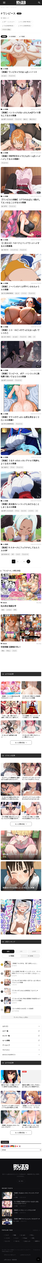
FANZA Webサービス (7, 1251)
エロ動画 (5, 544)
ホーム (2, 7)
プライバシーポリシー (10, 1255)
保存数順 (13, 36)
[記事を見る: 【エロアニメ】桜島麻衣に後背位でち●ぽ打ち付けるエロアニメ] (11, 769)
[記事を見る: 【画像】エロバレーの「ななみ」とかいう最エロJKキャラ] (31, 1117)
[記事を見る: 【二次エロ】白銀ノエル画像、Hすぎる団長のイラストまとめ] (31, 808)
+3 (36, 511)
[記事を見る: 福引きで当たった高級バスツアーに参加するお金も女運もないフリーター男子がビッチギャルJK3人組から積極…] (11, 1076)
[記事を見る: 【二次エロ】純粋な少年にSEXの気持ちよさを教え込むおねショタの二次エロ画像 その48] (11, 789)
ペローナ (5, 249)
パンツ (16, 1238)
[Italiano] (14, 1146)
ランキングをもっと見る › (21, 1017)
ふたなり (9, 609)
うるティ (5, 467)
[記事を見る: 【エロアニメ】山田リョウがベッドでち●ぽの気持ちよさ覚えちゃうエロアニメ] (11, 1097)
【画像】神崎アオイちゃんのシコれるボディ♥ (26, 1218)
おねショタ (27, 1241)
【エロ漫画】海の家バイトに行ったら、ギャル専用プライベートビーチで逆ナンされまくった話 (26, 972)
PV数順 (23, 36)
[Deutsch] (12, 1146)
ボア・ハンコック (9, 21)
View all (36, 1230)
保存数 (31, 956)
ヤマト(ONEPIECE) (26, 26)
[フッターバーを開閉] (38, 1259)
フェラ (18, 554)
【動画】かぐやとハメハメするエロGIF (24, 1210)
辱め (3, 650)
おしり (17, 293)
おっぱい (4, 75)
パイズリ (31, 511)
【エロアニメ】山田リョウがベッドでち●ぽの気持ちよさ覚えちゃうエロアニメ (10, 1107)
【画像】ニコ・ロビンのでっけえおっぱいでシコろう (20, 331)
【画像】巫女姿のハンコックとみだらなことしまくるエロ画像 (20, 505)
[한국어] (20, 1146)
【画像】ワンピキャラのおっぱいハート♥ (19, 72)
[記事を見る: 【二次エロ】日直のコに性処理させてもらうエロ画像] (31, 688)
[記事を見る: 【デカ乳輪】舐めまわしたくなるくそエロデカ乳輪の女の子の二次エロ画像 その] (11, 808)
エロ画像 (5, 69)
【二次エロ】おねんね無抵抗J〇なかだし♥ (25, 990)
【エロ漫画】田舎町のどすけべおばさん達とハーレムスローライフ (26, 1202)
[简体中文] (2, 1146)
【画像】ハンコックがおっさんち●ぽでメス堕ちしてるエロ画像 (21, 114)
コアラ (5, 206)
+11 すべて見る (6, 29)
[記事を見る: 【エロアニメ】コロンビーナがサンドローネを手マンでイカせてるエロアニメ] (31, 769)
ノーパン (24, 293)
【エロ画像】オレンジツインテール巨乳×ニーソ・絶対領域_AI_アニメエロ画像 (31, 717)
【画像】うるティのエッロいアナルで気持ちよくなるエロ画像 (20, 462)
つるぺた (17, 1241)
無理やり (37, 1241)
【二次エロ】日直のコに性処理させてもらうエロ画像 (31, 697)
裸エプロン (33, 119)
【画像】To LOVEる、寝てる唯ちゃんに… (24, 963)
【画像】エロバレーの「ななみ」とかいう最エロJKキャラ (30, 1126)
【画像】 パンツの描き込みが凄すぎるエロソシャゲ (10, 697)
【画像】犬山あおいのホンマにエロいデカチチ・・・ (10, 1126)
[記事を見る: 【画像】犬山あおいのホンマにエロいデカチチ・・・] (11, 1117)
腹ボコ (25, 119)
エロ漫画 (15, 1206)
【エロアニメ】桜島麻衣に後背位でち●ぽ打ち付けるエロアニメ (10, 779)
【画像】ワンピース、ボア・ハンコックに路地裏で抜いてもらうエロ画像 (20, 375)
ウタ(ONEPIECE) (9, 26)
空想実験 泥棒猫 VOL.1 (10, 647)
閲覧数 (12, 956)
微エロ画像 (16, 1221)
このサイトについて (25, 1255)
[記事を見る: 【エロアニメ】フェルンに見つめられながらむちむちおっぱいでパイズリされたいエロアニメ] (31, 789)
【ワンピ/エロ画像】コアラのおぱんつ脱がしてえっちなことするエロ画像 (20, 201)
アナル (12, 467)
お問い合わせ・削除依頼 (10, 1259)
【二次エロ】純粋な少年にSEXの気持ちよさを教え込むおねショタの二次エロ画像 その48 (10, 798)
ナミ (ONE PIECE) (26, 21)
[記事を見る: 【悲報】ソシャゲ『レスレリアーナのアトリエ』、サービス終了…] (31, 1097)
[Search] (39, 2)
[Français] (9, 1146)
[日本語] (17, 1146)
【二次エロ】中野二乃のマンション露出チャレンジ (31, 736)
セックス (23, 511)
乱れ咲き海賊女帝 (8, 606)
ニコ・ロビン (6, 337)
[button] (4, 2)
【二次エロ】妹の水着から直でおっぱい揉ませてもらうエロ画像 (26, 981)
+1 (34, 337)
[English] (7, 1146)
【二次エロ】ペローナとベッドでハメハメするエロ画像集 (20, 244)
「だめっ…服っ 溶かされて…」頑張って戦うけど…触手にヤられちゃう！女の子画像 (10, 717)
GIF (13, 554)
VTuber (25, 1238)
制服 (14, 1235)
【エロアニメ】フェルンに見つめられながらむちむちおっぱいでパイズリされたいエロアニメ (31, 798)
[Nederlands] (4, 1146)
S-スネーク (6, 554)
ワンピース (12, 75)
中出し (8, 650)
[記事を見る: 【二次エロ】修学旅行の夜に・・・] (11, 727)
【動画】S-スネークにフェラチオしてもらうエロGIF (20, 549)
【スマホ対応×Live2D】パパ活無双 (22, 1008)
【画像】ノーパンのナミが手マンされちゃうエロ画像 (20, 288)
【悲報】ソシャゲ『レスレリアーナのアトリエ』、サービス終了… (31, 1107)
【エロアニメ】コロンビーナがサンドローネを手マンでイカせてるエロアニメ (31, 779)
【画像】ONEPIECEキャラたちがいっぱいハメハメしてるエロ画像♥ (21, 157)
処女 (3, 609)
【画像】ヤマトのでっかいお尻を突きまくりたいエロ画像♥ (20, 418)
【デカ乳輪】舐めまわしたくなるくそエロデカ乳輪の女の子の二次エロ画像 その (10, 818)
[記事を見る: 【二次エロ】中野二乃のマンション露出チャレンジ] (31, 727)
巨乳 (30, 337)
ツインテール (14, 249)
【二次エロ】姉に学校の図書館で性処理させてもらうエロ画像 (26, 999)
